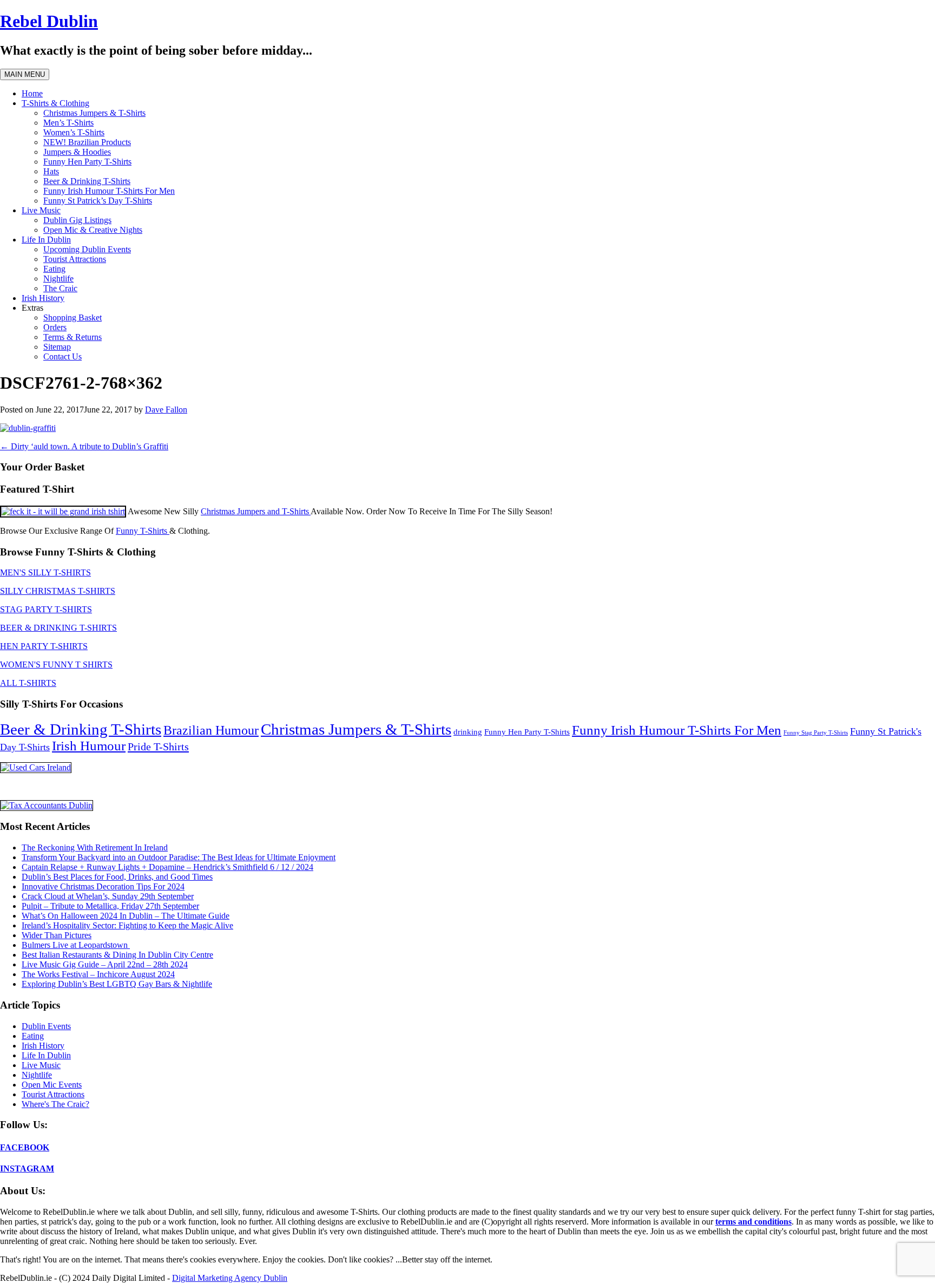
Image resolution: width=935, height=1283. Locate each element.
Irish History (43, 298)
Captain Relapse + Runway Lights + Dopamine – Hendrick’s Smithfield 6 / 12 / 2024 (167, 867)
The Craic (60, 288)
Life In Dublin (46, 239)
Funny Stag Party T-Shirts (815, 733)
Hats (51, 171)
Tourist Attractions (74, 259)
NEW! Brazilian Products (87, 142)
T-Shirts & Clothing (55, 103)
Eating (54, 268)
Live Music (41, 210)
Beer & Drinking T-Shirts (86, 181)
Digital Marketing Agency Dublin (229, 1277)
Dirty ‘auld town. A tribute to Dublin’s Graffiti (84, 446)
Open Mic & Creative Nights (92, 229)
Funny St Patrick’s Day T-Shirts (97, 200)
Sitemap (57, 346)
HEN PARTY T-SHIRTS (44, 646)
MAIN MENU (24, 74)
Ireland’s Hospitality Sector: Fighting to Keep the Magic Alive (127, 925)
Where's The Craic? (55, 1104)
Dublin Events (46, 1026)
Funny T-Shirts (142, 530)
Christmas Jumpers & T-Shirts (94, 112)
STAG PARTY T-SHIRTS (46, 609)
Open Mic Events (52, 1084)
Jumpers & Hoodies (77, 151)
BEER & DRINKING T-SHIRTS (58, 627)
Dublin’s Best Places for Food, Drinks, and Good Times (117, 876)
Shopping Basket (72, 317)
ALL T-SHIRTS (28, 683)
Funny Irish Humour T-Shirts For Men (109, 190)
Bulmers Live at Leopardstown (76, 945)
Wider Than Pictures (56, 935)
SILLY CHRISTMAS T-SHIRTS (57, 590)
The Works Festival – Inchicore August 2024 (98, 974)
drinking (467, 732)
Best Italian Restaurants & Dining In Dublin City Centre (117, 954)
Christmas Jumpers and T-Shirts (256, 511)
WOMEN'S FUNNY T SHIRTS (56, 664)
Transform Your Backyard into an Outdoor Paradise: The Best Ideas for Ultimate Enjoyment (178, 857)
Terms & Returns (72, 337)
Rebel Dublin (49, 21)
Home (32, 93)
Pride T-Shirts (158, 746)
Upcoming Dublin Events (87, 249)
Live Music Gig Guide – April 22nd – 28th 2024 (105, 964)
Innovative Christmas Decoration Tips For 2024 (103, 886)
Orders (55, 327)
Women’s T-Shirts (73, 132)
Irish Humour (89, 745)
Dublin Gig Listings (77, 220)
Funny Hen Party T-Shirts (87, 161)
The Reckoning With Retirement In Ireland (95, 847)
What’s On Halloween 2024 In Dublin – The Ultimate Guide (125, 915)
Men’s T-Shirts (68, 122)
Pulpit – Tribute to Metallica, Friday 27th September (110, 906)
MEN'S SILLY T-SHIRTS (45, 572)
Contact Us (62, 356)
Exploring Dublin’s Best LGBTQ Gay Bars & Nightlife (117, 984)
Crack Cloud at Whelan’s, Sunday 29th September (108, 896)
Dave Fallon (166, 409)
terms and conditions (753, 1221)
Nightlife (58, 278)
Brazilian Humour (211, 730)
